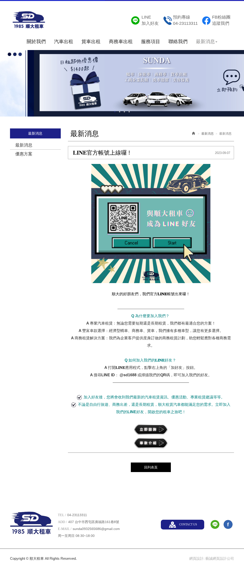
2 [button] (119, 111)
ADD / (62, 522)
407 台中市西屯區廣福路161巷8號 (93, 522)
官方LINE (215, 524)
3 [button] (124, 111)
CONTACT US (188, 524)
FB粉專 (228, 524)
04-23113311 (185, 20)
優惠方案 (23, 154)
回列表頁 (151, 467)
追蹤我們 (221, 20)
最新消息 (23, 145)
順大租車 (29, 21)
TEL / (62, 515)
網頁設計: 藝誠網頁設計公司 (211, 558)
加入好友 (150, 20)
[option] (122, 83)
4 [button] (129, 111)
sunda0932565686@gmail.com (96, 529)
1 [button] (114, 111)
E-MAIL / (64, 529)
